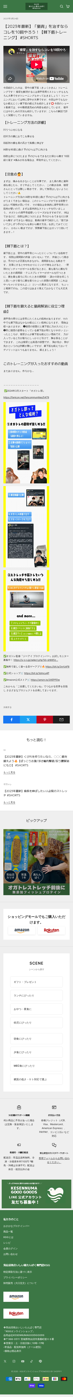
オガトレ (7, 784)
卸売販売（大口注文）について (20, 1283)
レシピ (7, 1242)
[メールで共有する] (61, 719)
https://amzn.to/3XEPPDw (45, 679)
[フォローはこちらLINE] (40, 1361)
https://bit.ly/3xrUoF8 (57, 666)
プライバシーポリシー (15, 1277)
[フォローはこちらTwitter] (5, 1361)
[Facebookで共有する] (11, 719)
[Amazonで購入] (21, 930)
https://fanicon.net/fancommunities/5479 (26, 397)
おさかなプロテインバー (16, 1225)
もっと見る (9, 772)
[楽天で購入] (51, 930)
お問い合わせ (10, 1254)
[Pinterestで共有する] (45, 719)
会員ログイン (10, 1248)
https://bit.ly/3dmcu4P (36, 673)
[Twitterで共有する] (28, 719)
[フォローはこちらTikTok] (31, 1361)
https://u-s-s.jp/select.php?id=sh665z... (36, 659)
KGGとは (8, 1237)
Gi (4, 749)
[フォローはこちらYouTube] (22, 1361)
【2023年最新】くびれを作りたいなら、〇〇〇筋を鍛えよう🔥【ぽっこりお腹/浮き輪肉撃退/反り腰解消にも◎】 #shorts (36, 760)
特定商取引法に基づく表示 (17, 1271)
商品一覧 (8, 1231)
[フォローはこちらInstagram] (14, 1361)
